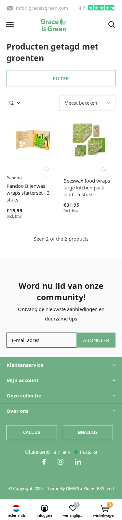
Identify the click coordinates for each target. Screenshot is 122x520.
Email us (88, 432)
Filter (61, 78)
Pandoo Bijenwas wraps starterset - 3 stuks (28, 193)
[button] (10, 24)
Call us (31, 432)
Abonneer (96, 340)
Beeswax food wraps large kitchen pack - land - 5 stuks (86, 187)
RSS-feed (105, 488)
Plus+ (88, 488)
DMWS (72, 488)
